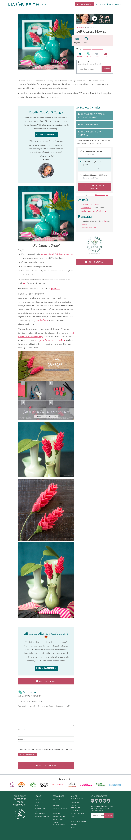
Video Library (57, 813)
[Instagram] (96, 801)
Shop (54, 802)
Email (21, 739)
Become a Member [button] (46, 134)
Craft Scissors (86, 208)
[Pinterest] (92, 801)
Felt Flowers (80, 27)
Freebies (55, 822)
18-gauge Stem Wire (88, 227)
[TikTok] (108, 801)
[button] (84, 4)
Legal (37, 805)
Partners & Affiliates (42, 816)
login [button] (115, 4)
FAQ (36, 811)
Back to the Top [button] (47, 681)
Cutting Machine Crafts (79, 821)
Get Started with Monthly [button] (94, 187)
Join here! (55, 288)
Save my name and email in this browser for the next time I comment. (46, 749)
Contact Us (39, 802)
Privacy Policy (40, 808)
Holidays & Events (77, 813)
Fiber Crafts (75, 808)
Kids (72, 816)
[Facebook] (100, 801)
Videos (73, 827)
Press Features (40, 813)
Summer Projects (97, 49)
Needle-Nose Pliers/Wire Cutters (93, 211)
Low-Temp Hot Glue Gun (90, 204)
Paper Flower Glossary (61, 808)
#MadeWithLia (42, 320)
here (25, 283)
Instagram (39, 340)
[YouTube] (104, 801)
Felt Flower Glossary (60, 811)
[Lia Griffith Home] (24, 4)
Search (102, 4)
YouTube (61, 340)
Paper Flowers (76, 802)
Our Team (38, 800)
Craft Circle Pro (59, 825)
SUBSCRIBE (106, 69)
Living (73, 819)
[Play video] (94, 19)
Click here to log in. (101, 195)
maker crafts (87, 49)
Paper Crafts (75, 810)
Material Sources (59, 819)
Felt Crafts (75, 805)
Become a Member (59, 816)
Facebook (49, 340)
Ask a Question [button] (95, 262)
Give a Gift (56, 805)
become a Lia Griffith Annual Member (57, 254)
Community (57, 800)
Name (21, 729)
